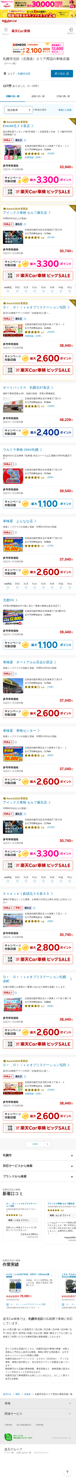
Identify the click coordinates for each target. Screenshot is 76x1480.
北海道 (27, 1394)
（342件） (51, 153)
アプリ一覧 (9, 1453)
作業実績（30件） (34, 157)
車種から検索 (65, 110)
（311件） (51, 237)
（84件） (50, 755)
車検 (17, 1394)
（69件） (50, 1006)
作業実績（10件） (34, 336)
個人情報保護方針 (24, 1425)
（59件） (50, 921)
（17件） (50, 545)
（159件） (51, 406)
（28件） (50, 477)
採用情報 (39, 1425)
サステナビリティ (41, 1453)
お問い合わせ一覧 (23, 1453)
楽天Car (7, 1394)
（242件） (51, 332)
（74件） (50, 687)
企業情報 (8, 1425)
